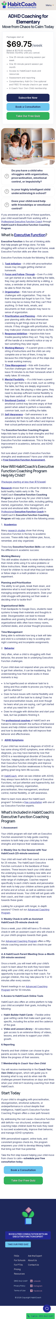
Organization (12, 291)
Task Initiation (13, 263)
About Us (32, 1260)
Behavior (9, 648)
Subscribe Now (27, 97)
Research (6, 488)
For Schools (19, 1260)
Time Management (15, 365)
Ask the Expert (35, 1255)
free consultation (33, 802)
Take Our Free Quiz (23, 1180)
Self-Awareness (14, 414)
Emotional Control (15, 400)
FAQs (16, 1255)
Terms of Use (20, 1290)
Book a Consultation (23, 1170)
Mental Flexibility (15, 379)
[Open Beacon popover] (47, 1308)
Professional (22, 511)
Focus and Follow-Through (20, 274)
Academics (10, 524)
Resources (19, 1273)
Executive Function (29, 234)
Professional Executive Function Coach (21, 221)
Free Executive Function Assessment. (24, 459)
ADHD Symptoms (14, 740)
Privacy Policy (19, 1286)
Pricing (17, 1269)
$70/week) (23, 481)
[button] (50, 5)
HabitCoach (10, 776)
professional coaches (18, 720)
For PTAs (18, 1264)
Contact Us (33, 1264)
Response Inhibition (16, 333)
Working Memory (14, 347)
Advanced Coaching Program (21, 941)
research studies (16, 530)
